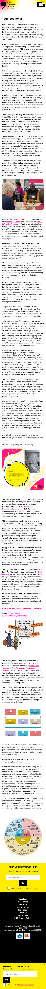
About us (23, 904)
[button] (43, 2)
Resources (23, 902)
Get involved (23, 907)
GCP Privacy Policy (23, 918)
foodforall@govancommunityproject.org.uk (15, 614)
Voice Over (23, 915)
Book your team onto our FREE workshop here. (22, 608)
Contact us (23, 910)
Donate (23, 912)
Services (23, 899)
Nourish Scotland (13, 222)
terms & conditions (30, 888)
